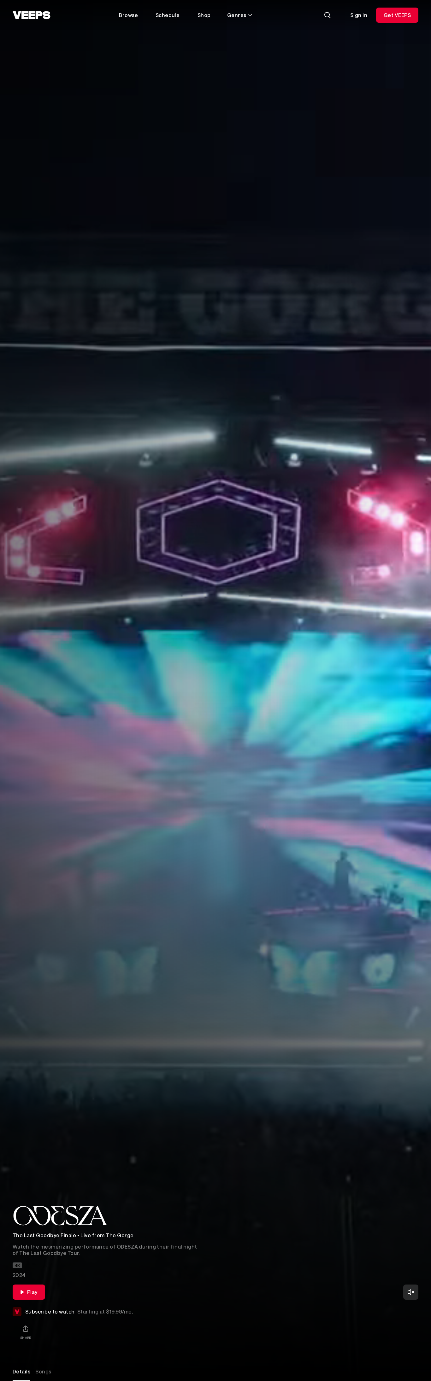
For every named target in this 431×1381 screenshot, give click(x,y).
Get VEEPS (397, 15)
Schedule (168, 15)
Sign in (358, 15)
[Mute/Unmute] (410, 1292)
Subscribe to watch (79, 1311)
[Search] (327, 15)
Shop (204, 15)
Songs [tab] (43, 1371)
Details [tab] (21, 1371)
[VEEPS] (31, 15)
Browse (128, 15)
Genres (236, 15)
